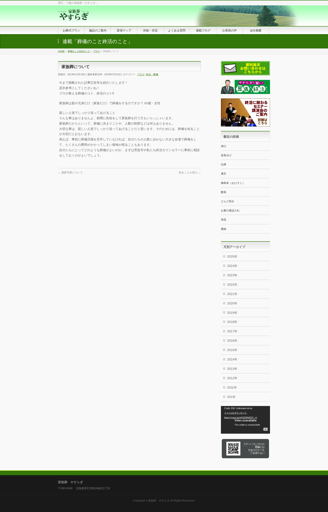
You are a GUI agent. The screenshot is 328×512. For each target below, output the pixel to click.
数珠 (223, 192)
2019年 (232, 312)
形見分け (226, 155)
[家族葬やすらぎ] (73, 18)
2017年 (232, 331)
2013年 (232, 368)
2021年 (232, 294)
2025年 (232, 256)
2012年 (232, 378)
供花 (223, 219)
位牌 (223, 164)
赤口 (223, 146)
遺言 (223, 173)
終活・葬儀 (152, 74)
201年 (231, 397)
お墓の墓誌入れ (230, 210)
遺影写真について (70, 172)
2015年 (232, 350)
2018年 (232, 322)
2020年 (232, 303)
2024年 (232, 266)
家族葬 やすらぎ (159, 500)
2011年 (232, 387)
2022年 (232, 284)
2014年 (232, 359)
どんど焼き (227, 201)
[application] (245, 420)
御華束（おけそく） (233, 183)
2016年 (232, 340)
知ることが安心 (190, 172)
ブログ (141, 74)
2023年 (232, 275)
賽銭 (223, 229)
